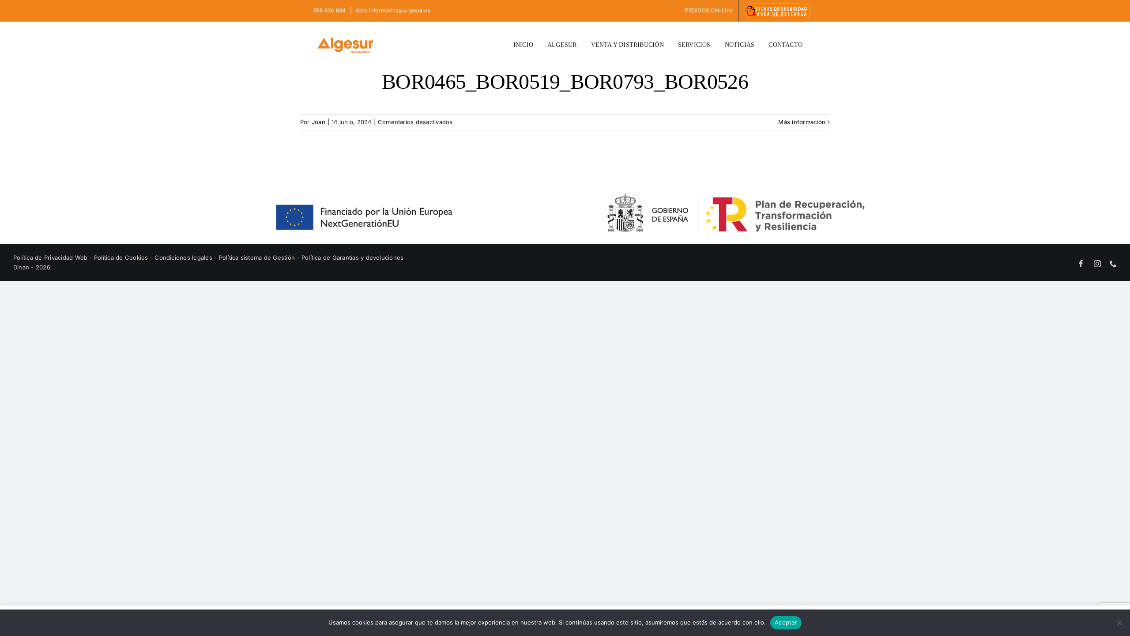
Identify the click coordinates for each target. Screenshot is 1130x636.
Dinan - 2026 (31, 267)
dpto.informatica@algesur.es (392, 10)
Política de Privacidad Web (51, 257)
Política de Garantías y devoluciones (352, 257)
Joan (318, 121)
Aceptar (786, 622)
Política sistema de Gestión (257, 257)
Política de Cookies (122, 257)
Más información (801, 121)
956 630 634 (330, 10)
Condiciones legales (184, 257)
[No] (1119, 622)
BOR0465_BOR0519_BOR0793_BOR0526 (565, 81)
